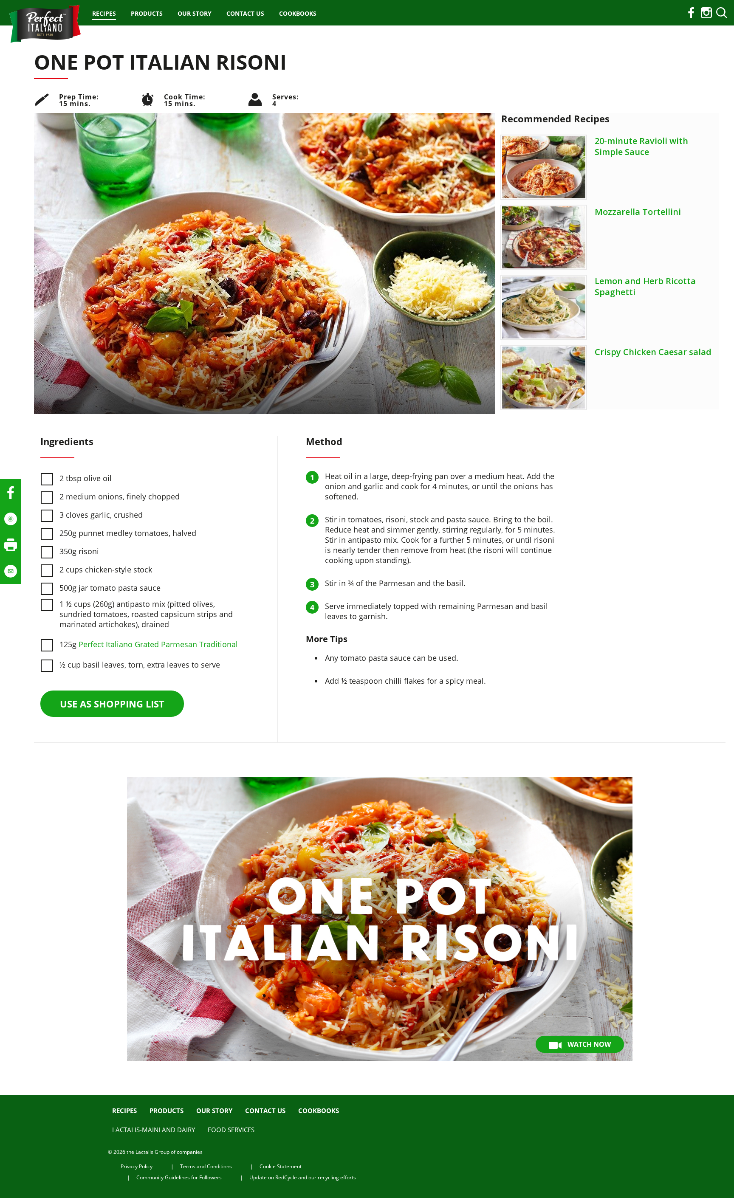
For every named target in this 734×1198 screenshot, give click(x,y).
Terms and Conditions (206, 1166)
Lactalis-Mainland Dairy (153, 1129)
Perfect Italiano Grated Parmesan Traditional (158, 644)
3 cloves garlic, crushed (101, 515)
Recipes (104, 13)
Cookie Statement (281, 1166)
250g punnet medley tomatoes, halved (127, 533)
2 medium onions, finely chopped (119, 496)
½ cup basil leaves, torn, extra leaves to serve (139, 665)
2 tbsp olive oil (85, 478)
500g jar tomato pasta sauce (110, 588)
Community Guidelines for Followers (179, 1177)
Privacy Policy (136, 1166)
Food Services (231, 1129)
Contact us (245, 13)
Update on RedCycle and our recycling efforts (302, 1177)
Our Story (195, 13)
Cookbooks (297, 13)
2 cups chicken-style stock (105, 569)
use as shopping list (112, 703)
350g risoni (79, 551)
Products (147, 13)
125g (148, 644)
